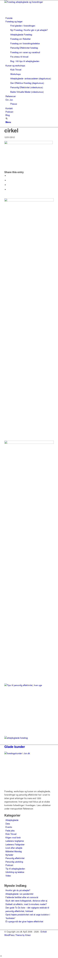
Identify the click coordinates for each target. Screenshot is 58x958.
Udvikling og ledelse (14, 872)
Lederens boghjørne (14, 840)
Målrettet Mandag (13, 851)
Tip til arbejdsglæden (15, 868)
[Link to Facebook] (6, 942)
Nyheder (9, 854)
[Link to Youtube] (6, 949)
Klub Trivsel (10, 833)
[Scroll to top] (1, 956)
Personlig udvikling (14, 861)
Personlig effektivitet (14, 858)
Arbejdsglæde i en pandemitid (19, 893)
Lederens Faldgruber (14, 844)
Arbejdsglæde (11, 820)
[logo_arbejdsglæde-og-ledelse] (28, 1)
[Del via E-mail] (8, 189)
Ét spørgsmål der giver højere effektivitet (24, 921)
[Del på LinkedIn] (8, 184)
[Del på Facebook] (8, 175)
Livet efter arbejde (13, 847)
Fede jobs (10, 830)
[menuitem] (29, 18)
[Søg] (6, 118)
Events (8, 826)
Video (8, 875)
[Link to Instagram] (6, 945)
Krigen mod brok (13, 837)
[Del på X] (8, 180)
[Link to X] (6, 938)
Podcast (9, 865)
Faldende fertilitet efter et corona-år (21, 897)
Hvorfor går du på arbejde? (17, 890)
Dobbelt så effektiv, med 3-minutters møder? (26, 904)
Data (7, 823)
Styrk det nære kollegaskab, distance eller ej (26, 900)
